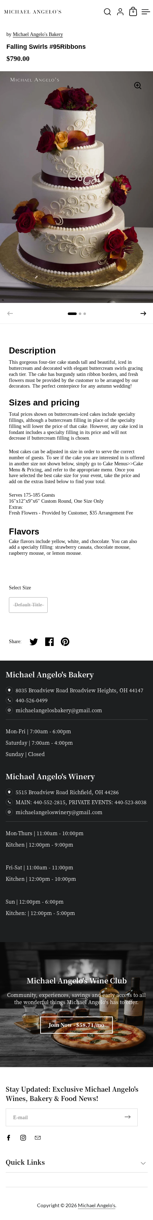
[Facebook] (8, 1138)
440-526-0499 (32, 700)
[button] (143, 313)
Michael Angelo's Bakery (38, 34)
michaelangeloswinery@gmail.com (59, 812)
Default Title (28, 605)
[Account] (120, 11)
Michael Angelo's (96, 1205)
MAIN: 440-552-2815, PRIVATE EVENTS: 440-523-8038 (81, 802)
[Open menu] (146, 11)
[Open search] (107, 11)
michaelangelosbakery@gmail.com (59, 710)
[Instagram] (23, 1138)
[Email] (38, 1138)
